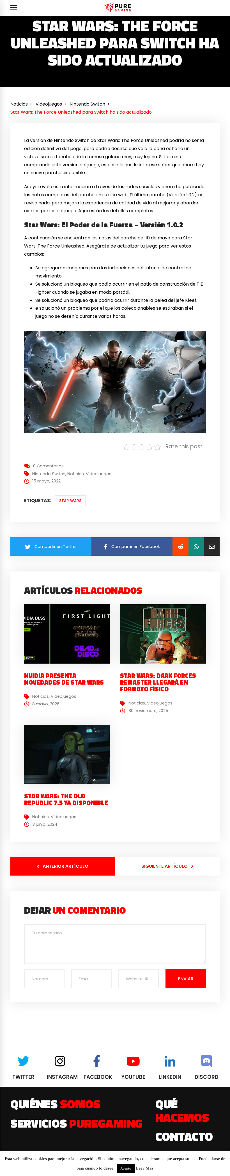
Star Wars (70, 500)
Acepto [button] (125, 1168)
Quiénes (55, 1104)
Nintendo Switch (48, 474)
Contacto (184, 1136)
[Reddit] (180, 546)
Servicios (76, 1123)
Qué (182, 1110)
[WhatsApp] (196, 546)
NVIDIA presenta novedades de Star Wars (64, 679)
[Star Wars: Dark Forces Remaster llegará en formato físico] (165, 634)
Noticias (75, 474)
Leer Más (144, 1168)
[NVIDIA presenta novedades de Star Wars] (69, 634)
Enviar (186, 979)
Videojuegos (98, 474)
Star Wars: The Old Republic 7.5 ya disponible (66, 799)
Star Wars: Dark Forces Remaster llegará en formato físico (158, 682)
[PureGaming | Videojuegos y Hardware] (118, 7)
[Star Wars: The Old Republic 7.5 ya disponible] (69, 754)
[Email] (212, 546)
